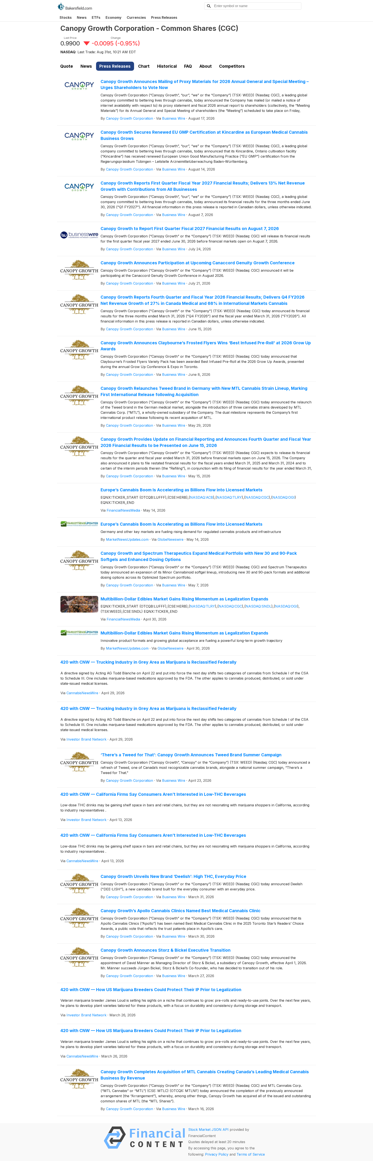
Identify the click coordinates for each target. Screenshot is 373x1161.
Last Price (70, 37)
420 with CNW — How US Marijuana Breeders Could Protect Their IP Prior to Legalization (150, 989)
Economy (114, 17)
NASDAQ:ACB (201, 497)
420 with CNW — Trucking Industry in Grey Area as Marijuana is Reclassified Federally (148, 662)
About (205, 66)
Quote (66, 66)
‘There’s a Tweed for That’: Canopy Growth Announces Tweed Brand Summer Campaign (191, 754)
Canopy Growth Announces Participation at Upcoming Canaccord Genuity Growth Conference (198, 262)
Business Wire (173, 118)
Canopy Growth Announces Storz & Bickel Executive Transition (166, 950)
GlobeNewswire (170, 539)
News (82, 17)
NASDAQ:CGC (257, 497)
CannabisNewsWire (82, 693)
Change (116, 37)
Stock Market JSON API (208, 1129)
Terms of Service (251, 1154)
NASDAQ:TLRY (229, 497)
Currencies (136, 17)
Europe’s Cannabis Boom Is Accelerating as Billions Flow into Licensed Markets (181, 489)
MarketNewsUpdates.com (127, 539)
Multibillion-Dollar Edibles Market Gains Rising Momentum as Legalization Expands (184, 599)
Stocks (66, 17)
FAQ (188, 66)
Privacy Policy (216, 1154)
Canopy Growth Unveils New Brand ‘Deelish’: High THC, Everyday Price (173, 876)
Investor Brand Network (86, 739)
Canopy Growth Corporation (129, 118)
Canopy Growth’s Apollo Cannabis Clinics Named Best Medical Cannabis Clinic (181, 910)
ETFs (96, 17)
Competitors (232, 66)
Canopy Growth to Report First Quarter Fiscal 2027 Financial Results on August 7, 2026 (190, 228)
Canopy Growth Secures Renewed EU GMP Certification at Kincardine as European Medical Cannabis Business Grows (204, 135)
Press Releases (164, 17)
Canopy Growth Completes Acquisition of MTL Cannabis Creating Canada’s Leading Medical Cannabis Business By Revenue (205, 1075)
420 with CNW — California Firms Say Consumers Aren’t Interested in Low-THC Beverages (153, 794)
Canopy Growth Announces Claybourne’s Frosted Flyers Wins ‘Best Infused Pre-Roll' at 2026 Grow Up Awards (206, 346)
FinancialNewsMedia (123, 510)
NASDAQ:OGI (283, 497)
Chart (144, 66)
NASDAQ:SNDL (258, 606)
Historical (167, 66)
